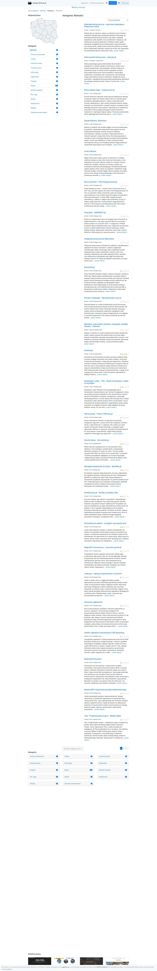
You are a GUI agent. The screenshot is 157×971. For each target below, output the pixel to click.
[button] (106, 3)
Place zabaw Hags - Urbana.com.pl (99, 90)
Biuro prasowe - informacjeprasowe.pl (100, 182)
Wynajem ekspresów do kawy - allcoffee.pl (102, 466)
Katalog (42, 11)
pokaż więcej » (119, 51)
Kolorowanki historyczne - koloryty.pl (100, 57)
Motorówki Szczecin (93, 659)
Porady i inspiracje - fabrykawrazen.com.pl (102, 298)
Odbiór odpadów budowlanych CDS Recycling (104, 633)
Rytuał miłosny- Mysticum (95, 121)
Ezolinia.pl (88, 350)
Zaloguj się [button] (125, 3)
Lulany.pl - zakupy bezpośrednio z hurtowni (103, 574)
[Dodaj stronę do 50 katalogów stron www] (78, 7)
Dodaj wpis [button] (112, 3)
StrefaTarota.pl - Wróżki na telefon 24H (101, 493)
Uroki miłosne (90, 151)
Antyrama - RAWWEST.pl (95, 212)
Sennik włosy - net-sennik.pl (96, 440)
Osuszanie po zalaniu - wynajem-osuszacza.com (105, 523)
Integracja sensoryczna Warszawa (99, 239)
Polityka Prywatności (102, 967)
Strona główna (33, 11)
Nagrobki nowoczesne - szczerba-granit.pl (102, 547)
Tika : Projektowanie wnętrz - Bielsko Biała (102, 716)
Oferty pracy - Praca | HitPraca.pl (98, 414)
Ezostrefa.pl (89, 267)
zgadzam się (65, 967)
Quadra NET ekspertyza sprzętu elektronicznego (105, 690)
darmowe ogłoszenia (93, 602)
